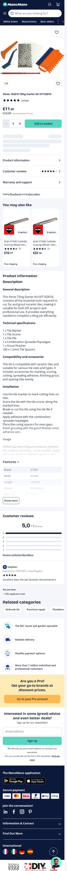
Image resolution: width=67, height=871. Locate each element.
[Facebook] (13, 811)
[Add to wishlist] (58, 83)
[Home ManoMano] (23, 4)
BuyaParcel (15, 194)
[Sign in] (49, 4)
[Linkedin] (5, 811)
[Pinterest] (30, 811)
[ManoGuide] (56, 862)
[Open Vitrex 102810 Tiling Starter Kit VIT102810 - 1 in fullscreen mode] (32, 57)
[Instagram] (22, 811)
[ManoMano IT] (13, 851)
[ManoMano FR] (5, 851)
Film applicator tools (15, 593)
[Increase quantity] (19, 124)
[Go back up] (53, 852)
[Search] (12, 13)
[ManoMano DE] (22, 851)
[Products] (5, 13)
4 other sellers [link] (33, 194)
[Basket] (58, 4)
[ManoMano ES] (30, 851)
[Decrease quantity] (6, 124)
